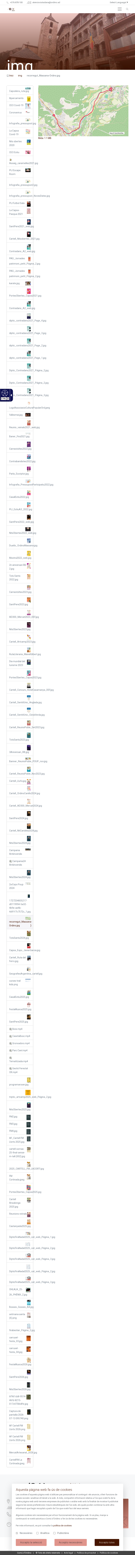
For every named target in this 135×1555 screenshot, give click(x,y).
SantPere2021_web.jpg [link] (21, 226)
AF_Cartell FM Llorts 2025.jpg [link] (16, 1140)
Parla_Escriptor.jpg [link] (19, 473)
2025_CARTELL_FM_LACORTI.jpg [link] (21, 1168)
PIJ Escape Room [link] (15, 172)
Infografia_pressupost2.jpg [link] (21, 185)
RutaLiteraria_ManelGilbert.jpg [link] (21, 654)
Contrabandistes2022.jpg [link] (21, 461)
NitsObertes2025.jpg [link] (19, 1109)
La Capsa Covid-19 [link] (14, 132)
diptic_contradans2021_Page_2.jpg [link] (21, 345)
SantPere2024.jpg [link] (18, 818)
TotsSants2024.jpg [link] (19, 938)
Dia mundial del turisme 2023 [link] (17, 663)
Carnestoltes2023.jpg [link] (20, 592)
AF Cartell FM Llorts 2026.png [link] (17, 1427)
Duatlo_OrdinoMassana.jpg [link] (21, 545)
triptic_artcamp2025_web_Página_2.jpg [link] (21, 1097)
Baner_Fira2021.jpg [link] (19, 436)
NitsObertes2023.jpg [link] (19, 629)
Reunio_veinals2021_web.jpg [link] (21, 427)
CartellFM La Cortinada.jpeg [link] (16, 1461)
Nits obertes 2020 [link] (15, 143)
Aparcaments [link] (16, 98)
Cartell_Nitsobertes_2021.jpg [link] (21, 238)
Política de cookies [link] (109, 1553)
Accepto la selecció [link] (31, 1542)
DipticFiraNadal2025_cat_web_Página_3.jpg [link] (21, 1259)
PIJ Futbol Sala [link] (17, 203)
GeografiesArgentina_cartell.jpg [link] (21, 973)
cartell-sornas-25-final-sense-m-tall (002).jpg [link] (17, 1153)
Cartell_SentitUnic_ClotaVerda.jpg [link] (21, 714)
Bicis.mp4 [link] (17, 1029)
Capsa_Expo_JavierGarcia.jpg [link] (21, 950)
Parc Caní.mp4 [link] (19, 1050)
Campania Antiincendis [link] (15, 852)
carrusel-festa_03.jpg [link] (15, 1339)
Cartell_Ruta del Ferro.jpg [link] (17, 959)
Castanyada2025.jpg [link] (20, 1226)
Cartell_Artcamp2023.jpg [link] (21, 641)
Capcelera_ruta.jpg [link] (19, 91)
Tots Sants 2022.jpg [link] (14, 578)
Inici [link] (11, 75)
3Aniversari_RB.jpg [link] (19, 752)
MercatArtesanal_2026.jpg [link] (21, 1452)
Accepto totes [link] (107, 1542)
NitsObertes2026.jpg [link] (19, 1389)
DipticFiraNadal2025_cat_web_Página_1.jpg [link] (21, 1237)
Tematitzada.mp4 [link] (18, 1061)
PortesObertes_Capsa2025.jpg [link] (21, 1192)
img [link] (20, 75)
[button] (119, 9)
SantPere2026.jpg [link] (18, 1377)
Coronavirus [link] (15, 112)
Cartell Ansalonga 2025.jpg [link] (14, 1203)
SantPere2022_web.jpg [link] (21, 522)
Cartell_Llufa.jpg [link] (17, 781)
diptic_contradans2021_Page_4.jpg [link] (21, 320)
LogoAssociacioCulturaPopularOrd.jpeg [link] (21, 407)
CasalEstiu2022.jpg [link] (19, 497)
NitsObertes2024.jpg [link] (19, 843)
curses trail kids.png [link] (15, 982)
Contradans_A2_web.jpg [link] (21, 251)
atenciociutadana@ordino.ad (46, 2)
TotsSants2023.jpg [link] (19, 739)
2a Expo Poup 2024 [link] (16, 886)
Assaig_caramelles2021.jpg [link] (21, 163)
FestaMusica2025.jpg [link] (20, 1009)
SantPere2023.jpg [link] (18, 604)
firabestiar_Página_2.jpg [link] (21, 1330)
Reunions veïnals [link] (18, 1213)
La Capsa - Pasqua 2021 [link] (16, 212)
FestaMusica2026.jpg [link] (20, 1364)
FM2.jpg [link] (13, 1116)
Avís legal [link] (68, 1553)
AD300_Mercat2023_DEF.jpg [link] (21, 617)
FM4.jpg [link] (13, 1131)
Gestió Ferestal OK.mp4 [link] (18, 1070)
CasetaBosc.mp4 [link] (21, 1036)
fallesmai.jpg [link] (16, 415)
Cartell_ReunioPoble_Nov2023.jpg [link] (21, 773)
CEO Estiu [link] (14, 152)
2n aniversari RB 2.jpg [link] (17, 567)
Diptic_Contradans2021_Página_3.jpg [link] (21, 395)
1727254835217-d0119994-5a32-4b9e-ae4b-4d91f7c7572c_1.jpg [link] (20, 906)
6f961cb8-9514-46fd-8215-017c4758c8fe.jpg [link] (18, 1400)
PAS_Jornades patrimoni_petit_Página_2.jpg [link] (21, 261)
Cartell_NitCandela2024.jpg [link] (21, 830)
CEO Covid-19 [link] (16, 105)
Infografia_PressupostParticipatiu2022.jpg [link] (21, 484)
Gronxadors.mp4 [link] (21, 1043)
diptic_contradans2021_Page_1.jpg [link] (21, 358)
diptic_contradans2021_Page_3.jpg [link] (21, 333)
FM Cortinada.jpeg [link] (16, 1178)
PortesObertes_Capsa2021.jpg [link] (21, 295)
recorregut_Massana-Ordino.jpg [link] (20, 923)
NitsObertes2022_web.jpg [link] (21, 533)
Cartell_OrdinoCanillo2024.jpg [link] (21, 793)
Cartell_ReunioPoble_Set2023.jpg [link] (21, 727)
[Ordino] (11, 9)
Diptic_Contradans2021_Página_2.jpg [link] (21, 370)
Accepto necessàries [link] (70, 1542)
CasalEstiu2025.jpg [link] (19, 997)
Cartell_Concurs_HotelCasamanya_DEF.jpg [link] (21, 690)
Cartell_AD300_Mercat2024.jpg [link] (21, 805)
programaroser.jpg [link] (18, 1084)
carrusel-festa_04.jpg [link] (15, 1350)
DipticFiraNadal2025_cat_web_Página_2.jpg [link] (21, 1248)
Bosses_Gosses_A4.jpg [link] (21, 1307)
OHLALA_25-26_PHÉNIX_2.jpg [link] (18, 1292)
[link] (4, 393)
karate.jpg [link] (14, 283)
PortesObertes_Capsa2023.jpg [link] (21, 677)
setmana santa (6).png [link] (17, 1316)
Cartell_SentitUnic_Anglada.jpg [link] (21, 702)
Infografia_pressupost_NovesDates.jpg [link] (21, 196)
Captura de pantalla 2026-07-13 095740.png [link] (18, 1415)
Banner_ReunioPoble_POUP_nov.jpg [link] (21, 761)
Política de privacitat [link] (86, 1553)
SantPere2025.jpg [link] (18, 1021)
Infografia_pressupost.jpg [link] (21, 123)
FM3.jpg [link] (13, 1124)
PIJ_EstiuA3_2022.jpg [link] (20, 509)
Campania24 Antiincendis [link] (17, 863)
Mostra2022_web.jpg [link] (20, 558)
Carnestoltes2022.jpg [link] (20, 448)
